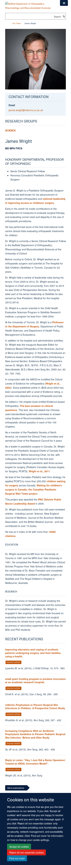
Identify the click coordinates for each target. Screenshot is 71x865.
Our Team (16, 23)
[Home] (8, 23)
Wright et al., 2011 (39, 471)
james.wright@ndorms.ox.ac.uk (26, 110)
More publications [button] (15, 787)
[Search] (64, 16)
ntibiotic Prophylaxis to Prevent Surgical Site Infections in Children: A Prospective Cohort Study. (35, 706)
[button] (64, 3)
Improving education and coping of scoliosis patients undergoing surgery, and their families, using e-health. (33, 653)
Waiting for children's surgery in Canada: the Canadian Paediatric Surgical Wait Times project (33, 489)
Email (12, 105)
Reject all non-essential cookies (26, 852)
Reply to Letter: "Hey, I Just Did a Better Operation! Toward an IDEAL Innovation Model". (35, 761)
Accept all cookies (19, 846)
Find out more (17, 858)
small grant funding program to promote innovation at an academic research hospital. (35, 680)
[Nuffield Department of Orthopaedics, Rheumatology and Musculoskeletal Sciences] (30, 4)
